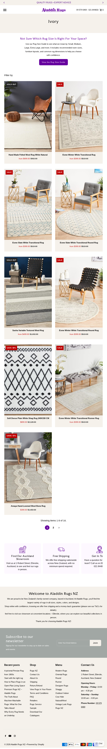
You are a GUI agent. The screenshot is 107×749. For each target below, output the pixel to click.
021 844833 (99, 566)
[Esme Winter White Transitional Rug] (79, 116)
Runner (58, 682)
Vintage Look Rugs (63, 704)
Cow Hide (59, 697)
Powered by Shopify (35, 744)
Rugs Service (35, 704)
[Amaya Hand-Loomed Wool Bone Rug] (28, 467)
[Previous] (4, 3)
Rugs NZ (34, 671)
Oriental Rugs (61, 674)
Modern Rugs (61, 671)
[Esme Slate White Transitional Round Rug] (79, 204)
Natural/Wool (60, 700)
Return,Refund (36, 685)
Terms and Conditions (39, 693)
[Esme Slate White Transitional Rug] (28, 204)
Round (58, 678)
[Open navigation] (21, 10)
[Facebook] (5, 736)
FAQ (32, 697)
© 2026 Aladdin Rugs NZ (15, 744)
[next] (59, 527)
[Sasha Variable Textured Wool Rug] (28, 292)
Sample (33, 708)
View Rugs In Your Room (40, 689)
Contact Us (35, 674)
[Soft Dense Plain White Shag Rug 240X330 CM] (28, 379)
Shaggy (58, 689)
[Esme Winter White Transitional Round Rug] (79, 292)
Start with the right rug (13, 678)
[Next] (103, 3)
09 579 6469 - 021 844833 (87, 10)
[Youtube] (9, 736)
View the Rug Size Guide (53, 62)
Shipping (33, 682)
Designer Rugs (61, 685)
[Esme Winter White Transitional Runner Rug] (79, 379)
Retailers (33, 700)
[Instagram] (14, 736)
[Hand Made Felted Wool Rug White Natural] (28, 116)
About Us (34, 678)
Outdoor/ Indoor (62, 693)
